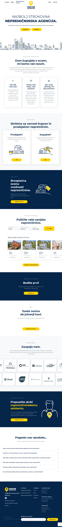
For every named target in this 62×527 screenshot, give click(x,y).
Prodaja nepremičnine (26, 490)
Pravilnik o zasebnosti (10, 500)
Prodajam (25, 29)
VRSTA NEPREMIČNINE (24, 227)
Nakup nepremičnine (26, 492)
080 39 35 (7, 495)
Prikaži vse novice (31, 328)
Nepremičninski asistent (20, 2)
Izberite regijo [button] (36, 229)
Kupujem (36, 29)
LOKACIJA (34, 227)
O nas (35, 490)
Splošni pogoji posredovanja (11, 503)
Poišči (50, 228)
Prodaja (7, 2)
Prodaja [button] (10, 229)
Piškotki (6, 505)
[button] (31, 449)
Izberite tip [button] (23, 229)
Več (17, 159)
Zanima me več (19, 201)
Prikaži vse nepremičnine (31, 264)
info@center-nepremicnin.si (12, 493)
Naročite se (31, 293)
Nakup (12, 2)
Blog (35, 492)
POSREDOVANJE (11, 227)
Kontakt (55, 2)
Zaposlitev (36, 495)
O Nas (49, 2)
